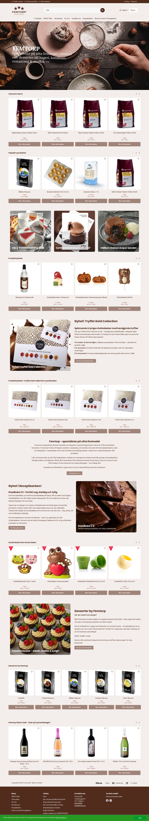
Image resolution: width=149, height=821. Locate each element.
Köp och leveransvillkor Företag (53, 805)
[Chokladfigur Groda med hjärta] (44, 548)
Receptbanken (88, 18)
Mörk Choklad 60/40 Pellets (58, 133)
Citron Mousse (128, 698)
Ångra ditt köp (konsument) (52, 802)
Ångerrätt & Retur (48, 810)
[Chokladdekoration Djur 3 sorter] (11, 548)
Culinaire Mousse (101, 698)
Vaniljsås (21, 698)
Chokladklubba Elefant (124, 297)
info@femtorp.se (80, 805)
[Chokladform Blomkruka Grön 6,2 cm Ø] (77, 548)
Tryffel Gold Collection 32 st (24, 420)
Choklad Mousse (48, 698)
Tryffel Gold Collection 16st (91, 420)
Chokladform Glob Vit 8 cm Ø (124, 581)
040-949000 (78, 803)
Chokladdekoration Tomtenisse (58, 297)
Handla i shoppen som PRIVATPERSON (55, 813)
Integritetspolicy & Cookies (51, 808)
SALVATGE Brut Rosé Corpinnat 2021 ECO (58, 761)
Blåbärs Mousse (24, 192)
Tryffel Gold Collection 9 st (124, 420)
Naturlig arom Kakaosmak (25, 297)
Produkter (38, 18)
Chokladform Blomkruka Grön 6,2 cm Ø (91, 581)
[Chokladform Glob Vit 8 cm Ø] (111, 548)
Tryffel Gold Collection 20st (58, 420)
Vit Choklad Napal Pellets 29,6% (124, 133)
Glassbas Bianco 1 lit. (91, 192)
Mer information (24, 144)
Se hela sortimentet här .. (85, 361)
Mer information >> (61, 817)
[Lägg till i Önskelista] (39, 100)
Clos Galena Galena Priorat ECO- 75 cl (91, 761)
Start (44, 796)
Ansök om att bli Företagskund (105, 18)
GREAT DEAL (47, 18)
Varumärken (58, 18)
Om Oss (67, 18)
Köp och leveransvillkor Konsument (54, 799)
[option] (24, 122)
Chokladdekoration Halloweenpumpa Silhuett (91, 297)
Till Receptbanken (16, 528)
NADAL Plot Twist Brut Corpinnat (124, 761)
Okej (139, 818)
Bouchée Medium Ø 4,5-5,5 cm (58, 192)
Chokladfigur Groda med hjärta (57, 581)
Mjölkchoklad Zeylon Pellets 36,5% (24, 133)
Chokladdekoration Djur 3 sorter (24, 581)
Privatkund (134, 1)
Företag (126, 1)
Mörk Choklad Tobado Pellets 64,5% (91, 133)
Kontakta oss (76, 18)
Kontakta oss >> (74, 473)
